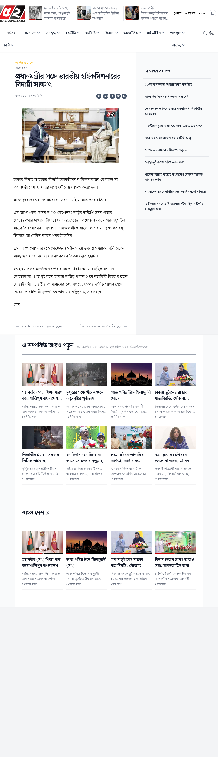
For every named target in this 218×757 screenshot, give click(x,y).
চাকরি (9, 46)
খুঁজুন (212, 33)
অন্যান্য (179, 46)
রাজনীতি (73, 33)
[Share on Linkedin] (124, 96)
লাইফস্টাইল (157, 33)
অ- (99, 96)
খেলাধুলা (178, 33)
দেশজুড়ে (54, 33)
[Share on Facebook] (112, 96)
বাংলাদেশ (33, 33)
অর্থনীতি (93, 33)
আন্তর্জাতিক (134, 33)
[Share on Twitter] (118, 96)
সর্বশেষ (11, 33)
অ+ (106, 96)
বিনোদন (112, 33)
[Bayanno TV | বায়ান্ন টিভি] (12, 13)
